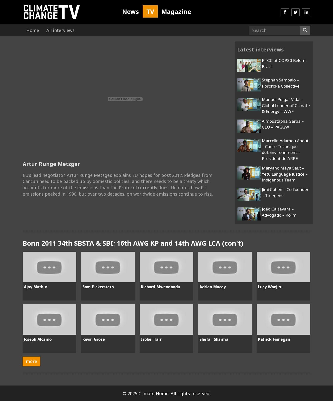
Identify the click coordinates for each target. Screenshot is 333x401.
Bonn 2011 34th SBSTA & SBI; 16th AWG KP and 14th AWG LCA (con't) (133, 243)
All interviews (60, 30)
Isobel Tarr (151, 339)
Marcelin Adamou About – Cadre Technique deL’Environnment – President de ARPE (285, 149)
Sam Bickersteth (98, 287)
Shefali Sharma (213, 339)
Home (32, 30)
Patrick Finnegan (274, 339)
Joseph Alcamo (38, 339)
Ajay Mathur (35, 287)
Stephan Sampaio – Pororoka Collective (281, 83)
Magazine (176, 11)
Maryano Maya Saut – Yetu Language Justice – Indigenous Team (285, 174)
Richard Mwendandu (160, 287)
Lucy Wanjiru (270, 287)
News (130, 11)
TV (150, 11)
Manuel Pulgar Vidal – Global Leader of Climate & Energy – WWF (286, 105)
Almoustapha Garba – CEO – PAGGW (283, 124)
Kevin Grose (93, 339)
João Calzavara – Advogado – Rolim (279, 212)
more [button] (31, 361)
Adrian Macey (212, 287)
